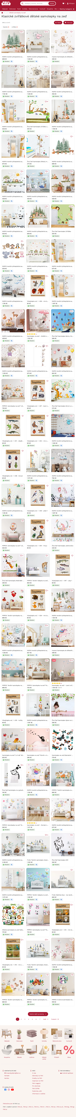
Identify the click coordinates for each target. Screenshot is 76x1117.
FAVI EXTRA (35, 1088)
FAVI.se (53, 1107)
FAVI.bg (66, 1107)
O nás (34, 1073)
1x (36, 334)
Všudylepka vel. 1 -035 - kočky (12, 720)
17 (22, 311)
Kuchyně (42, 9)
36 (22, 136)
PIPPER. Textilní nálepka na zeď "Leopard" (40, 580)
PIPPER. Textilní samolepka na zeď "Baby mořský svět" (20, 685)
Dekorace (12, 9)
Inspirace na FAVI (37, 1081)
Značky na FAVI (37, 1078)
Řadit (59, 22)
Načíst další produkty (37, 1014)
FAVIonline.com (8, 1103)
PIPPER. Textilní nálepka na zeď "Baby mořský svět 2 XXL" (46, 895)
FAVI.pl (25, 1107)
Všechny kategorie (66, 9)
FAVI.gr (72, 1107)
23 (47, 66)
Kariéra (6, 1078)
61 (47, 136)
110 (72, 206)
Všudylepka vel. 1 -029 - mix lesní (38, 615)
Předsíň (56, 1057)
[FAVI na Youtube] (12, 1090)
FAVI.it (48, 1107)
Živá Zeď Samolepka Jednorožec (62, 546)
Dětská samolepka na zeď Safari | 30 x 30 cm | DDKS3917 (21, 930)
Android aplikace (67, 1073)
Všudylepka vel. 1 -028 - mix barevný (39, 301)
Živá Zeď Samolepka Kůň (60, 860)
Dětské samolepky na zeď (17, 12)
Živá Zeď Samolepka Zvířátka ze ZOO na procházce (43, 126)
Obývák (56, 9)
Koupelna (50, 9)
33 (47, 311)
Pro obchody (36, 1086)
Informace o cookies (38, 1093)
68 (22, 66)
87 (47, 101)
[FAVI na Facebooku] (5, 1090)
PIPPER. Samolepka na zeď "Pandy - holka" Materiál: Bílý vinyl (47, 930)
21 (22, 555)
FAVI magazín (36, 1083)
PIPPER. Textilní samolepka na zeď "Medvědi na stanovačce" (46, 1000)
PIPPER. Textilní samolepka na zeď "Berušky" (17, 615)
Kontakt (6, 1075)
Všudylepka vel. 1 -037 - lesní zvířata (39, 406)
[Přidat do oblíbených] (47, 381)
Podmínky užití (37, 1091)
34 (72, 381)
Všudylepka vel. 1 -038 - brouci (12, 476)
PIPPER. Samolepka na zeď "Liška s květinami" (17, 546)
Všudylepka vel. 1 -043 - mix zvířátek (39, 441)
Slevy (69, 1057)
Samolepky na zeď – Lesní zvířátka (63, 685)
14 (22, 101)
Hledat (52, 3)
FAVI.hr (42, 1107)
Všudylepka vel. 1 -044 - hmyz (37, 546)
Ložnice (31, 1057)
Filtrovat (69, 22)
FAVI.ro (31, 1107)
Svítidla (24, 9)
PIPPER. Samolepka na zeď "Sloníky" (14, 825)
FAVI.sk (20, 1107)
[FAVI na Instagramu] (9, 1090)
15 (72, 520)
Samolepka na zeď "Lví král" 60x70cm (14, 755)
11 (72, 311)
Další (44, 1019)
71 (22, 32)
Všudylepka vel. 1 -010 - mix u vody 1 (14, 965)
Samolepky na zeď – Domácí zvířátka (39, 825)
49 (47, 32)
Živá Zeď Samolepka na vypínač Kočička (15, 790)
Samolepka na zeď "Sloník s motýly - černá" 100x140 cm (45, 755)
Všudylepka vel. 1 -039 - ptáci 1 (37, 511)
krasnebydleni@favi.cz (13, 1073)
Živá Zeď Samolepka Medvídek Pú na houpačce (17, 580)
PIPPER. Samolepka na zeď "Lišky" (13, 406)
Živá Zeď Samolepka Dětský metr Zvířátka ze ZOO (43, 161)
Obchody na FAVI (37, 1075)
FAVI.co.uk (60, 1107)
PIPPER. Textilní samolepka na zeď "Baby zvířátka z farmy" (21, 1000)
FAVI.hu (36, 1107)
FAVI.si (5, 1109)
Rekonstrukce (33, 9)
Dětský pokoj (44, 1058)
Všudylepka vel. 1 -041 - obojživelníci (14, 441)
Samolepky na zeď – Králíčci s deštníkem (40, 336)
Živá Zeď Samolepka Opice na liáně (63, 720)
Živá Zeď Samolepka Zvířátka (61, 231)
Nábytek (5, 9)
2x (61, 683)
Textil (19, 9)
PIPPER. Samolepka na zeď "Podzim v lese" (41, 685)
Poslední (54, 1019)
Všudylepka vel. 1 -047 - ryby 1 (62, 580)
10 (22, 206)
